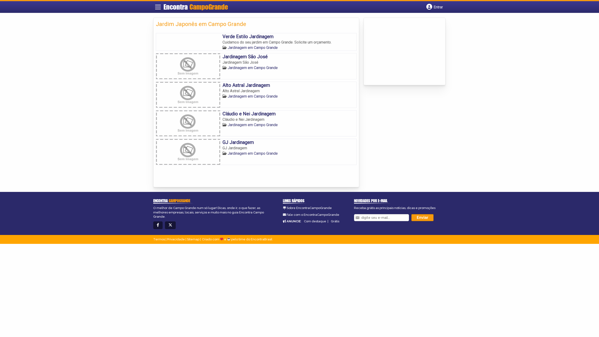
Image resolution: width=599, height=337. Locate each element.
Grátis (335, 221)
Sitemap (193, 239)
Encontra (196, 7)
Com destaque (315, 221)
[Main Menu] (158, 7)
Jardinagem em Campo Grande (253, 47)
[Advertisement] (401, 51)
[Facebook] (158, 225)
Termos (159, 239)
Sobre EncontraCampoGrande (309, 208)
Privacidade (176, 239)
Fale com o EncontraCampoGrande (313, 214)
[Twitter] (170, 225)
